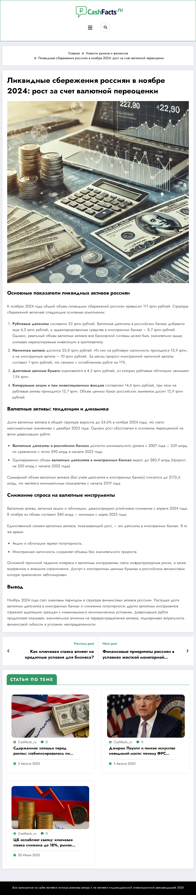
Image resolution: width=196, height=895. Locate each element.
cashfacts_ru (27, 742)
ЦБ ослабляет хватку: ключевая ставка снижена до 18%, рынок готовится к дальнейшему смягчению (43, 842)
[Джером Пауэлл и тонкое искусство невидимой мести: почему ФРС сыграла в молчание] (146, 715)
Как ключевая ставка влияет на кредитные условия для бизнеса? (59, 655)
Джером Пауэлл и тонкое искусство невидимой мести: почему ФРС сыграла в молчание (142, 751)
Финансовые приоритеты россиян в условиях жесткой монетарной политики (138, 655)
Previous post (84, 644)
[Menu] (90, 28)
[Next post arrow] (187, 651)
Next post (110, 644)
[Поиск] (105, 27)
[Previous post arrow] (8, 651)
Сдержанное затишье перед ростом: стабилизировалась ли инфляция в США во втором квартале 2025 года (41, 751)
